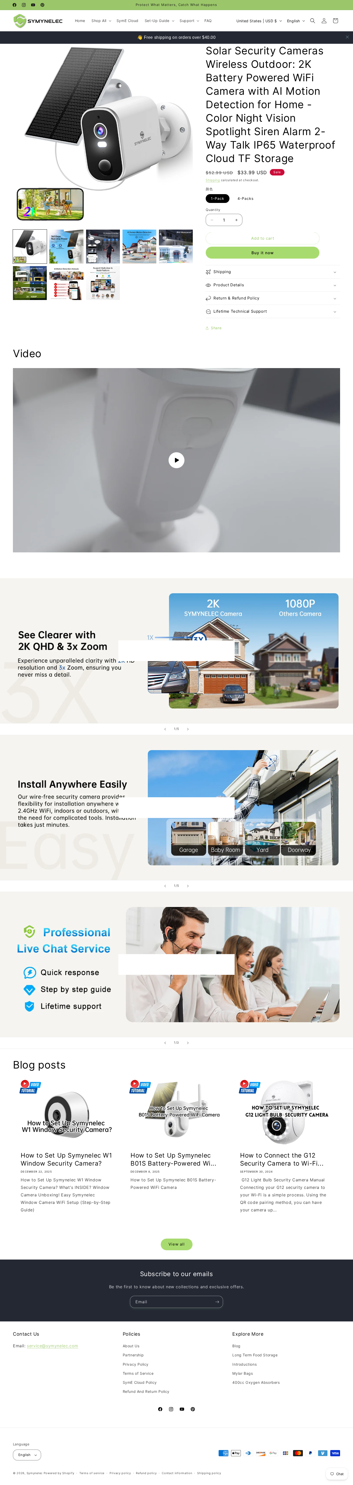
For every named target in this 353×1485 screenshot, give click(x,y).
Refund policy (146, 1473)
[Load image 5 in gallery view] (176, 247)
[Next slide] (188, 729)
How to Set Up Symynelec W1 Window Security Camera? (66, 1159)
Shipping (213, 180)
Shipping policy (209, 1473)
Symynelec (35, 1473)
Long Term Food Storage (255, 1355)
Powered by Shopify (59, 1473)
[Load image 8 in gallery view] (103, 283)
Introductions (244, 1364)
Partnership (133, 1355)
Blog (236, 1346)
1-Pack (217, 198)
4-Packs (245, 198)
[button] (100, 20)
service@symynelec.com (52, 1345)
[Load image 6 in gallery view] (30, 283)
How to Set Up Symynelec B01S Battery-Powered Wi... (174, 1159)
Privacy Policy (136, 1364)
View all (176, 1244)
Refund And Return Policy (146, 1391)
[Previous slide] (165, 729)
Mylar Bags (242, 1373)
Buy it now (262, 253)
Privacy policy (120, 1473)
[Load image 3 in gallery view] (103, 247)
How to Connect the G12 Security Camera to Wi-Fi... (282, 1159)
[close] (347, 37)
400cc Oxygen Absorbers (256, 1382)
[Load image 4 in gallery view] (139, 247)
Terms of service (91, 1473)
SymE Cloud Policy (140, 1382)
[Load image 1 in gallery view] (30, 247)
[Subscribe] (217, 1302)
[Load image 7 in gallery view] (66, 283)
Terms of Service (138, 1373)
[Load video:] (176, 460)
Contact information (177, 1473)
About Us (131, 1346)
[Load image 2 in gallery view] (66, 247)
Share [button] (216, 328)
